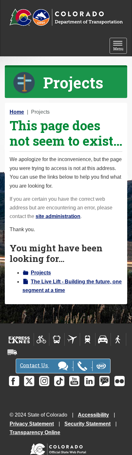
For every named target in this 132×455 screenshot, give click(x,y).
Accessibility (93, 415)
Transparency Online (35, 432)
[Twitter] (29, 381)
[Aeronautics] (72, 339)
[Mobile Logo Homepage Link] (66, 17)
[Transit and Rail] (57, 339)
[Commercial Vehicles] (12, 352)
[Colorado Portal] (59, 448)
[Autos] (103, 339)
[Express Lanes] (19, 339)
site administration (58, 216)
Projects (41, 272)
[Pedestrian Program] (118, 339)
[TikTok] (59, 381)
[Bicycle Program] (41, 339)
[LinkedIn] (89, 381)
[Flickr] (119, 381)
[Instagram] (44, 381)
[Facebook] (14, 381)
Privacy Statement (32, 424)
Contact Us (34, 365)
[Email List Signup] (104, 381)
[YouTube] (74, 381)
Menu (120, 46)
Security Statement (87, 424)
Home (17, 112)
